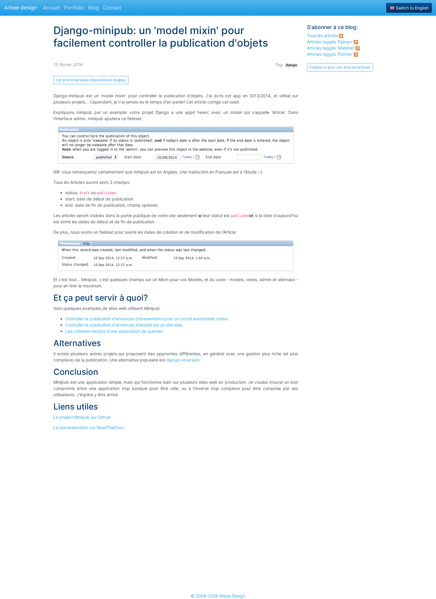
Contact (112, 8)
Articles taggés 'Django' (330, 41)
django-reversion (182, 359)
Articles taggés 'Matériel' (331, 47)
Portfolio (74, 8)
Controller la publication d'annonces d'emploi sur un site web (123, 324)
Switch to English (411, 7)
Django (291, 65)
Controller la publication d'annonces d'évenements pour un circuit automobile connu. (147, 318)
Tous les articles (323, 35)
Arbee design (20, 7)
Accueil (51, 8)
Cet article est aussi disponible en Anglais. (91, 80)
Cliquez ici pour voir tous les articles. (340, 67)
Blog (93, 8)
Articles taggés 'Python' (330, 54)
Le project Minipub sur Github (82, 417)
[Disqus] (175, 509)
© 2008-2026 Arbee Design (218, 595)
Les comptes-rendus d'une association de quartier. (114, 331)
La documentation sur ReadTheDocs (88, 427)
